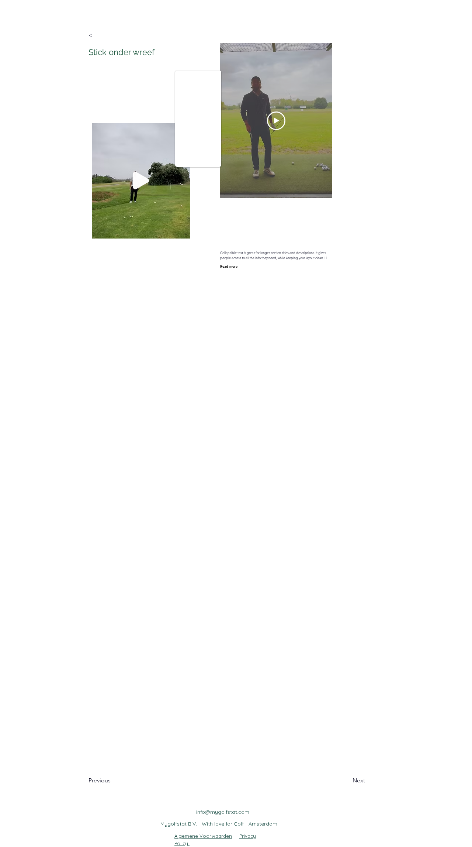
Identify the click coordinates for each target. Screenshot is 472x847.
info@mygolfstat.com (222, 812)
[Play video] (276, 121)
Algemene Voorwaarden (203, 836)
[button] (112, 35)
